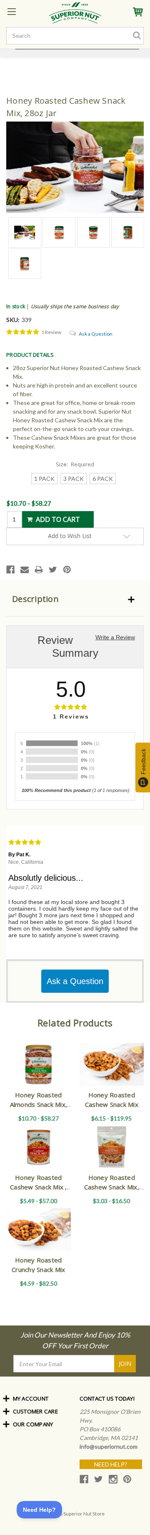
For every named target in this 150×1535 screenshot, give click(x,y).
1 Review (51, 332)
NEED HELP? (110, 1464)
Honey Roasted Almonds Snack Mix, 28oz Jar (39, 1104)
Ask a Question (95, 334)
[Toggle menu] (11, 11)
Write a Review (115, 637)
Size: (75, 464)
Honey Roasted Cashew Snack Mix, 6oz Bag (111, 1186)
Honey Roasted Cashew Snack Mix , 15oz (38, 1186)
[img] (23, 332)
